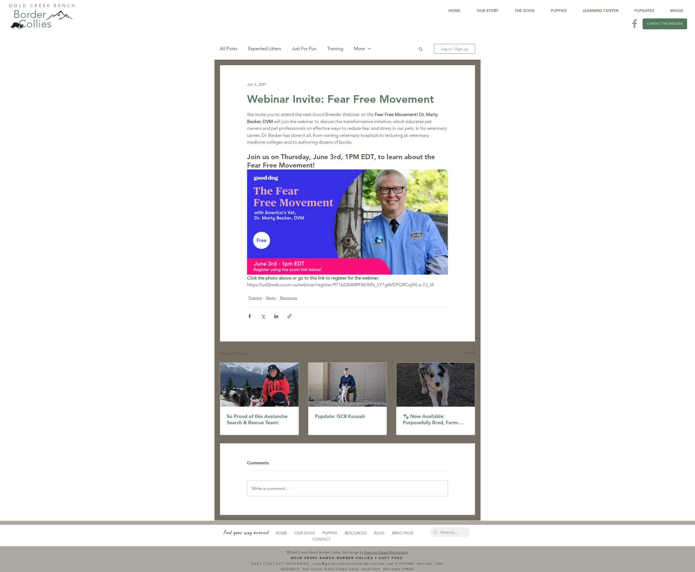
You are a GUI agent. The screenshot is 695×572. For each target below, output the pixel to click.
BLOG (379, 533)
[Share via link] (289, 316)
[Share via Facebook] (249, 316)
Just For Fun (304, 48)
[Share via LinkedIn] (276, 316)
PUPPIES (330, 533)
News (271, 297)
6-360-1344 (432, 563)
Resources (288, 297)
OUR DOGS (305, 533)
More (359, 48)
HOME (281, 533)
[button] (420, 49)
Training (335, 48)
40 (419, 563)
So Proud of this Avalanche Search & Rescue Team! (257, 419)
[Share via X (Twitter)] (263, 316)
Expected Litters (264, 48)
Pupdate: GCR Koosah (340, 416)
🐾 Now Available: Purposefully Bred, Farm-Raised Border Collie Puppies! (431, 419)
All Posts (228, 48)
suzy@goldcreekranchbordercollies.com (353, 563)
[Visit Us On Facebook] (634, 24)
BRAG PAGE (402, 533)
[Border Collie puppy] (435, 385)
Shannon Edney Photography (386, 552)
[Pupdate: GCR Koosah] (347, 385)
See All (469, 352)
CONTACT (321, 539)
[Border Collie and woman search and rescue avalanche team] (259, 385)
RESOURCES (356, 533)
